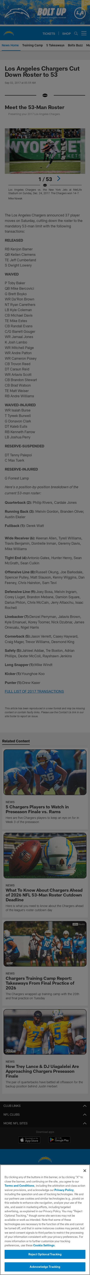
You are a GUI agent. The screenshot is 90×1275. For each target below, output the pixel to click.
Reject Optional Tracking (45, 1254)
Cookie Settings (44, 1245)
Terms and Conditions (19, 1185)
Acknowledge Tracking (45, 1266)
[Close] (85, 1171)
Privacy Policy (64, 1190)
